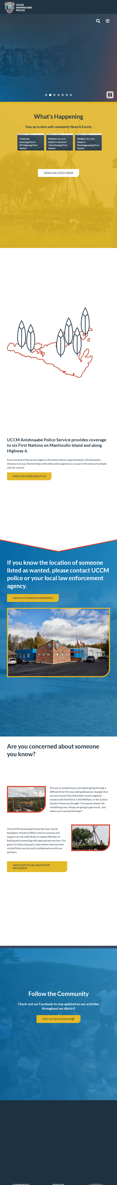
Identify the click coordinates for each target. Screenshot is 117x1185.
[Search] (98, 21)
